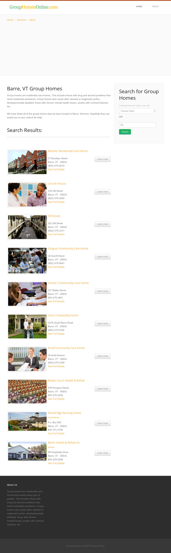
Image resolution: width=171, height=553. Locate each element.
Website (56, 418)
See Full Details (56, 169)
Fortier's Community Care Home (68, 283)
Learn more (102, 159)
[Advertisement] (85, 48)
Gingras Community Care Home (68, 248)
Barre (32, 20)
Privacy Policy (97, 545)
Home (10, 20)
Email (50, 418)
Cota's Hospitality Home (63, 315)
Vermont (21, 20)
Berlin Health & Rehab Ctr (64, 442)
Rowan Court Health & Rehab (66, 380)
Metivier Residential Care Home (68, 151)
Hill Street (54, 216)
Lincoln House (57, 183)
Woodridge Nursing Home (64, 413)
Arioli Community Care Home (66, 348)
